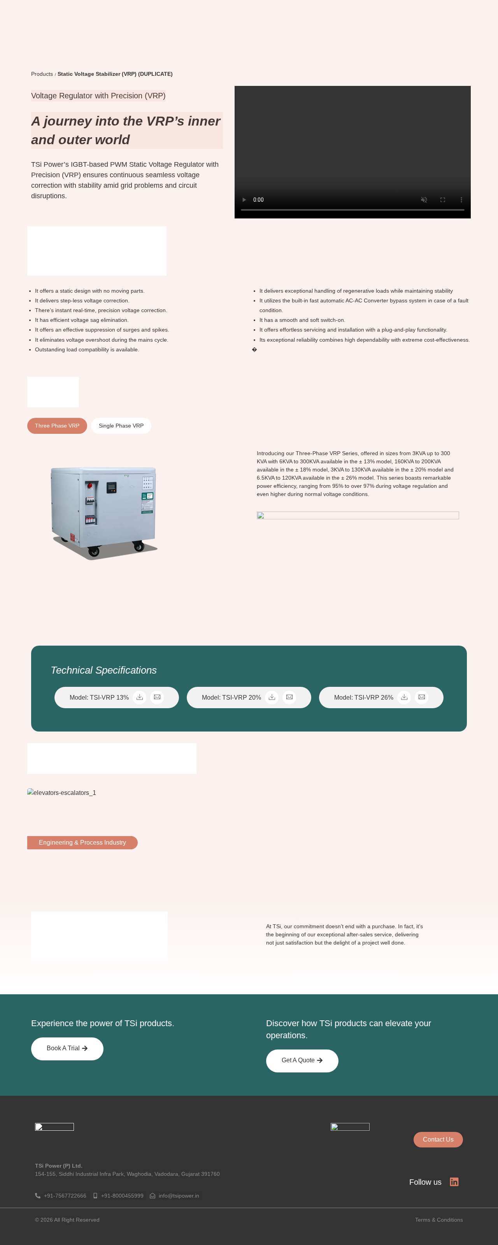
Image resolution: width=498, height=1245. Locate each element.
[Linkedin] (454, 1182)
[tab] (57, 426)
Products (42, 74)
